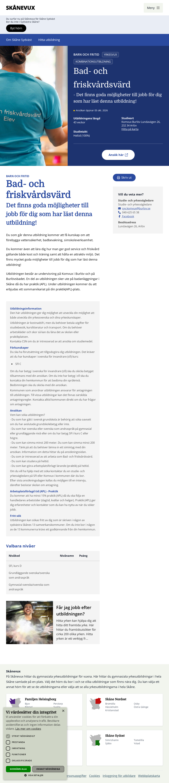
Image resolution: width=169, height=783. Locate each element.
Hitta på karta (129, 129)
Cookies (94, 776)
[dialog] (35, 743)
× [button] (63, 711)
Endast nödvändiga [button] (48, 769)
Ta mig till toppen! (153, 775)
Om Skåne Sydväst (19, 40)
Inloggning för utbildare (119, 776)
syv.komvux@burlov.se (136, 208)
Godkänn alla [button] (18, 769)
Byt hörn (16, 28)
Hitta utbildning (49, 40)
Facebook (127, 216)
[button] (35, 775)
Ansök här (116, 155)
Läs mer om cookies (28, 729)
